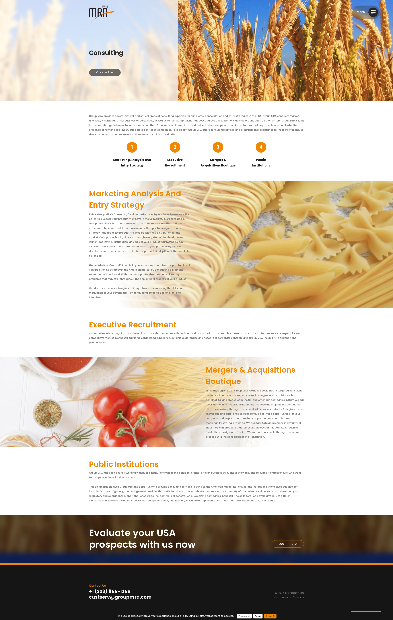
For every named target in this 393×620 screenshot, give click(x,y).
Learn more (288, 544)
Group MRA (101, 14)
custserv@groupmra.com (120, 597)
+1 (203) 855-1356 (109, 591)
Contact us (104, 72)
